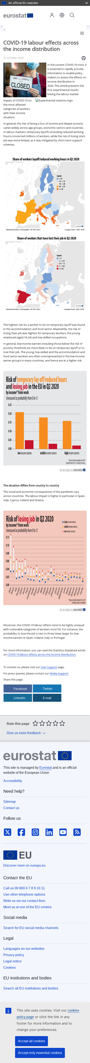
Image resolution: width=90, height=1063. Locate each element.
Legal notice (12, 961)
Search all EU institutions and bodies (30, 988)
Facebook (20, 688)
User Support (49, 667)
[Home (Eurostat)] (24, 15)
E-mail (47, 698)
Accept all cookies (31, 1041)
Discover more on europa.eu (24, 865)
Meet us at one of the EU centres (27, 907)
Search (72, 15)
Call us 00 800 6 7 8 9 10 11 (24, 888)
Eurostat (45, 767)
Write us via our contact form (24, 901)
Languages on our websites (23, 948)
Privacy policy (13, 955)
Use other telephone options (24, 894)
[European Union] (17, 855)
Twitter (47, 688)
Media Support (59, 673)
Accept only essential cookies (40, 1053)
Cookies (9, 967)
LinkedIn (19, 698)
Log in (52, 15)
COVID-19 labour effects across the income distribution (41, 654)
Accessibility (12, 781)
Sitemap (9, 801)
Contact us (11, 808)
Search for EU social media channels (30, 928)
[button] (62, 15)
